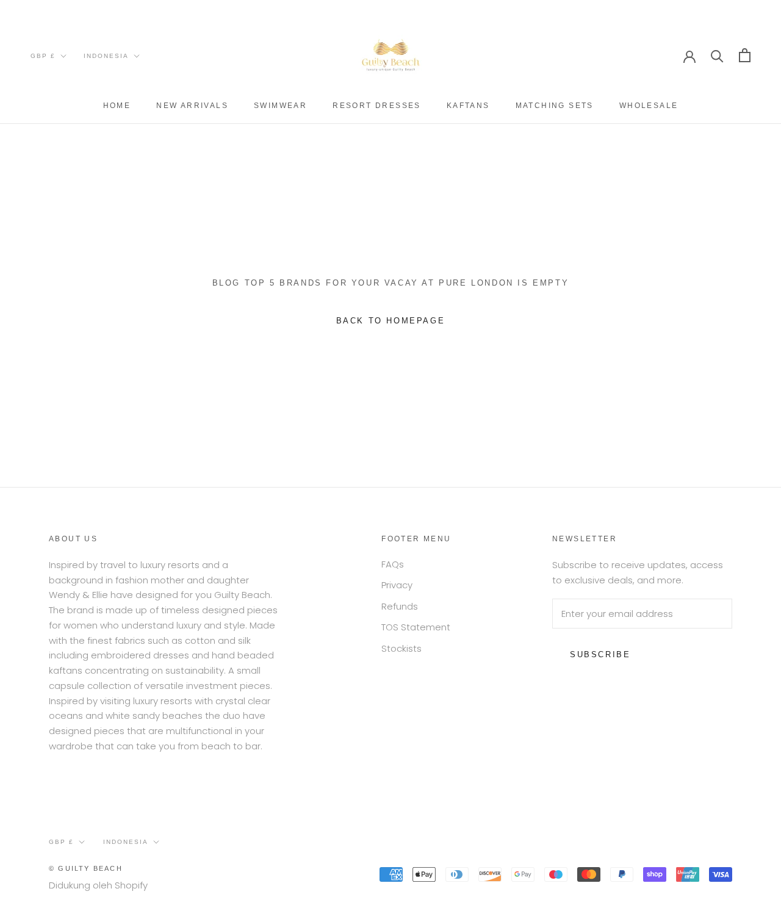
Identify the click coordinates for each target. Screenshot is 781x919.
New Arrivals (192, 105)
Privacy (396, 584)
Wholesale (648, 105)
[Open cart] (744, 55)
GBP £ (43, 55)
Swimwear (280, 105)
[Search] (717, 55)
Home (117, 105)
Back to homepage (390, 320)
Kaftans (468, 105)
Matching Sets (555, 105)
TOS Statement (415, 627)
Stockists (401, 648)
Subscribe (600, 654)
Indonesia (106, 55)
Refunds (399, 606)
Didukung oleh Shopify (98, 885)
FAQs (392, 564)
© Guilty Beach (86, 868)
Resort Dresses (377, 105)
